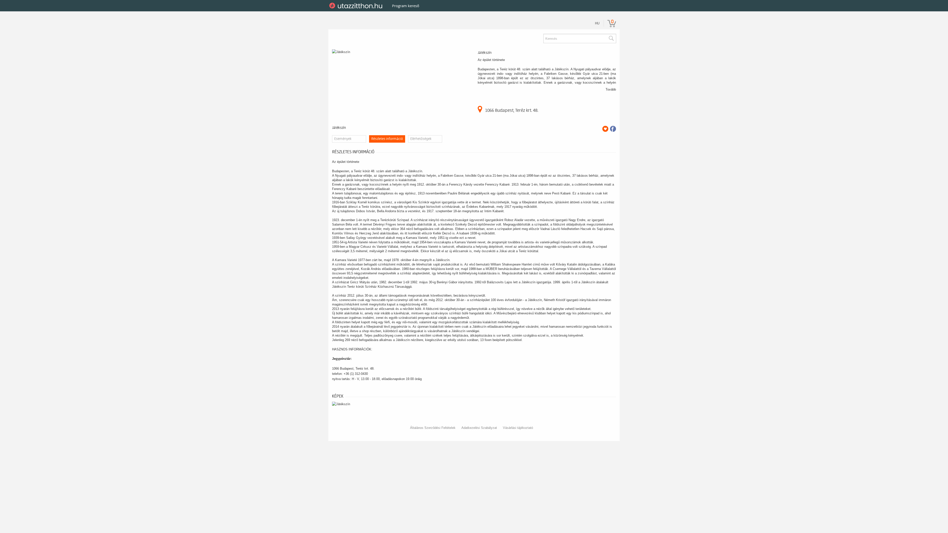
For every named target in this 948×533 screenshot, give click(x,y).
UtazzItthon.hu (356, 6)
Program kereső (405, 5)
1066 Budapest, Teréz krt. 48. (511, 110)
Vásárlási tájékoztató (518, 428)
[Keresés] (611, 38)
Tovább (611, 89)
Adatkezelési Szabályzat (479, 428)
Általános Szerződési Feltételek (432, 428)
